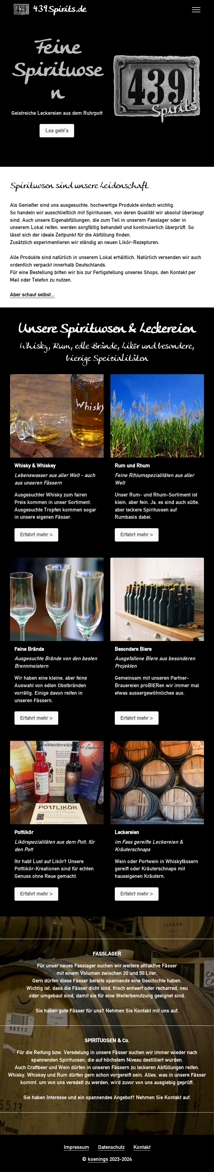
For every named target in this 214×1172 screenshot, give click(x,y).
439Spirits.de (59, 9)
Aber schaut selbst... (32, 294)
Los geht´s (57, 130)
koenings (98, 1159)
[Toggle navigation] (196, 10)
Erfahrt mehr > (36, 534)
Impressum (76, 1147)
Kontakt (141, 1147)
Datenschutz (111, 1147)
